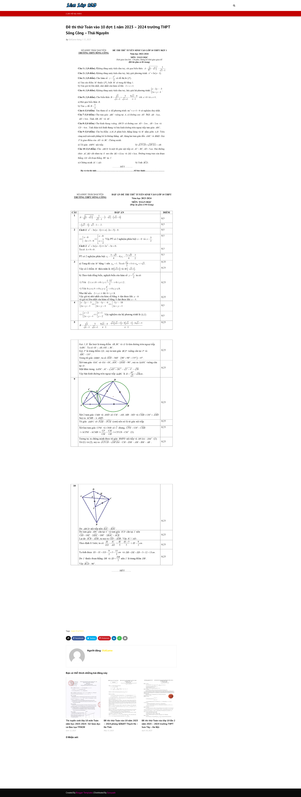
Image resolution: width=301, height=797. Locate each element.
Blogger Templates (84, 792)
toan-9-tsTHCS (77, 631)
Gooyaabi (111, 792)
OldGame (72, 39)
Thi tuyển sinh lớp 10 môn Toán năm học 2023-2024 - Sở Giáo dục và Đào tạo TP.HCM (83, 724)
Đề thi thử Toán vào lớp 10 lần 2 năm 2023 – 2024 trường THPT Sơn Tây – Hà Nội (158, 724)
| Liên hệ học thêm (74, 13)
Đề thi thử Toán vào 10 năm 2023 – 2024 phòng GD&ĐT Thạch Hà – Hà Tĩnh (121, 724)
